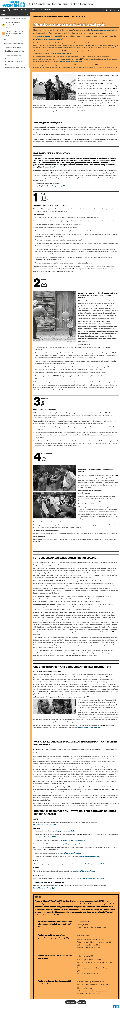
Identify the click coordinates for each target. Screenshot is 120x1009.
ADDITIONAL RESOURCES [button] (28, 10)
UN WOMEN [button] (47, 10)
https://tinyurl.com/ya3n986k (45, 837)
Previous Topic (71, 1002)
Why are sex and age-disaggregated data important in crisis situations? (15, 67)
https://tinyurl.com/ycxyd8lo (93, 878)
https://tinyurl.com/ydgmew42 (44, 825)
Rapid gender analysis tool (14, 51)
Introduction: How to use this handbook (14, 18)
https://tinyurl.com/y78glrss (70, 853)
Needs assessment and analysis (14, 43)
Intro (5, 39)
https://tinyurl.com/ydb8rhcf (104, 30)
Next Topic (81, 1002)
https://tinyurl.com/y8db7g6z (71, 61)
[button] (4, 10)
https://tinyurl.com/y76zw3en (89, 727)
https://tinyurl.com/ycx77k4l (46, 36)
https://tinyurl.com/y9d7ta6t (66, 831)
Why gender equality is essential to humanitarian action (14, 24)
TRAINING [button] (15, 10)
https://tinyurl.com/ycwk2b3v (74, 840)
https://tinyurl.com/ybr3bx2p (94, 864)
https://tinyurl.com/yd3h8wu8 (58, 186)
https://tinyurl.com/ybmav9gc (87, 871)
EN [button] (107, 10)
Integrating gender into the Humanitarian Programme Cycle (14, 33)
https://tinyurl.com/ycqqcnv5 (50, 39)
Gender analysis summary (13, 55)
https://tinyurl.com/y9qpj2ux (71, 844)
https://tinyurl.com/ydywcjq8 (44, 888)
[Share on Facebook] (114, 1006)
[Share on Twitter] (117, 1006)
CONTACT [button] (40, 10)
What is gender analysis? (13, 47)
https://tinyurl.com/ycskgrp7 (61, 53)
